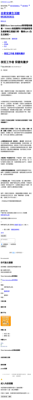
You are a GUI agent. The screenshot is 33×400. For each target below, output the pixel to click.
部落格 (6, 44)
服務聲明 (18, 376)
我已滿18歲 (4, 396)
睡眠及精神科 (15, 229)
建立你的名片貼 (4, 346)
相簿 (5, 42)
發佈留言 (3, 246)
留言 (20, 224)
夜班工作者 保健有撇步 (14, 53)
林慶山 (2, 343)
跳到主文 (3, 21)
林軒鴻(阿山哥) (5, 215)
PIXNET (8, 374)
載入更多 (3, 236)
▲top (2, 232)
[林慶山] (1, 345)
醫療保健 (14, 38)
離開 (10, 396)
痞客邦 (16, 224)
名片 (5, 46)
